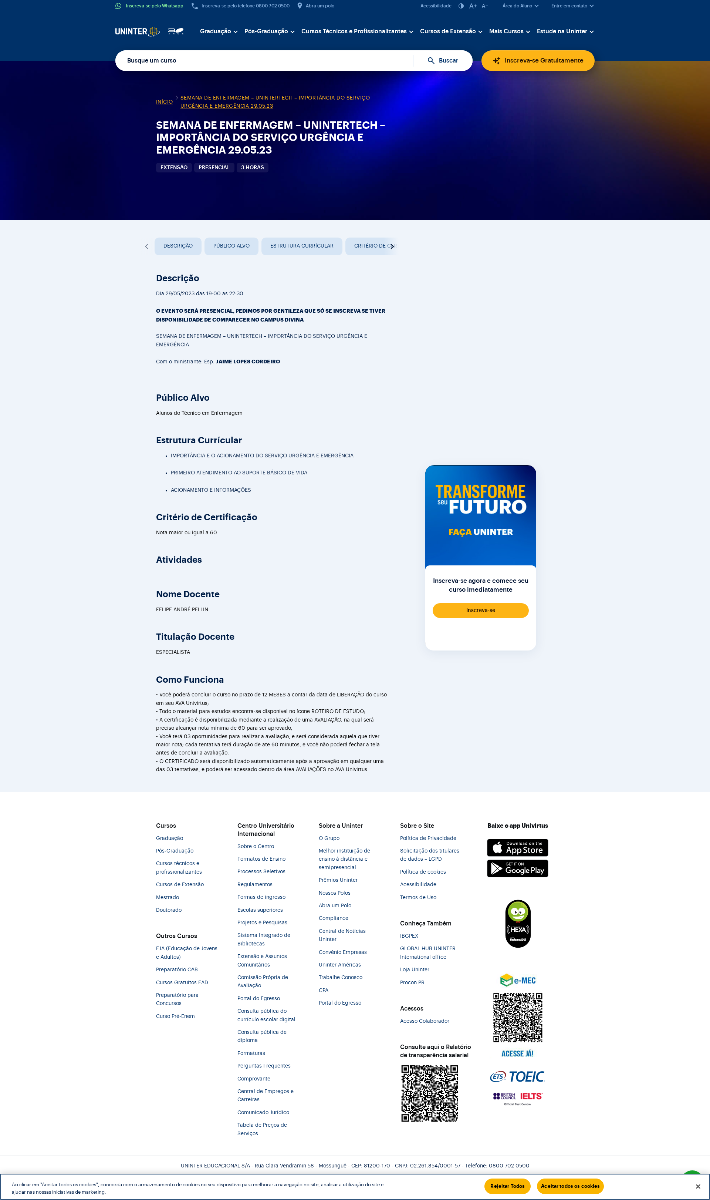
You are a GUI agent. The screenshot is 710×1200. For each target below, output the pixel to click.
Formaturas (251, 1053)
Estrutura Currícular (302, 246)
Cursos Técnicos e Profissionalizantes (354, 31)
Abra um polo (320, 6)
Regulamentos (255, 884)
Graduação (215, 31)
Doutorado (169, 910)
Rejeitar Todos (507, 1186)
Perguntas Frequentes (264, 1066)
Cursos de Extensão (448, 31)
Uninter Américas (340, 965)
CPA (323, 990)
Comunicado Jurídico (263, 1112)
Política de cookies (423, 872)
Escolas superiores (260, 910)
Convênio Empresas (343, 952)
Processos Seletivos (261, 871)
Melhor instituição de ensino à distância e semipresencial (344, 859)
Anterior (147, 246)
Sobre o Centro (255, 846)
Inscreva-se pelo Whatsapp (154, 6)
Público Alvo (231, 246)
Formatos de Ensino (261, 859)
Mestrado (167, 897)
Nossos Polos (335, 893)
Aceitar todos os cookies (570, 1186)
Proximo (391, 246)
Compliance (333, 918)
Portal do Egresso (258, 998)
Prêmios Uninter (338, 880)
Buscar (448, 61)
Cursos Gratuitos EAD (182, 982)
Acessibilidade (436, 6)
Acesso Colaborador (424, 1021)
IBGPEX (409, 936)
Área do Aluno (517, 6)
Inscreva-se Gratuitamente (544, 60)
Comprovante (253, 1079)
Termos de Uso (418, 897)
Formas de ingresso (261, 897)
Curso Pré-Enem (175, 1016)
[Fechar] (698, 1186)
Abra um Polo (335, 905)
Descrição (178, 246)
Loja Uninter (414, 969)
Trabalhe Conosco (340, 977)
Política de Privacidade (428, 838)
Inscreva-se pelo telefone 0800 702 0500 (246, 6)
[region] (355, 1187)
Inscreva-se (480, 610)
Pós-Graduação (266, 31)
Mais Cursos (506, 31)
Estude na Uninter (562, 31)
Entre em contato (569, 6)
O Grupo (329, 838)
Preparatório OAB (177, 969)
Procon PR (412, 982)
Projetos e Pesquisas (262, 922)
